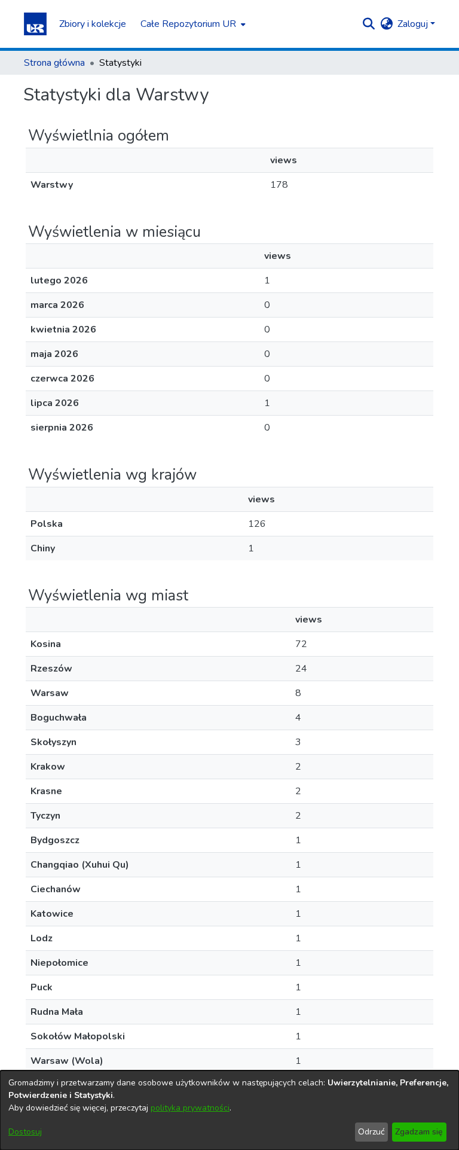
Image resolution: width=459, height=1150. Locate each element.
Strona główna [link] (54, 62)
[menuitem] (192, 24)
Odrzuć (371, 1131)
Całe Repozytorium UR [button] (188, 23)
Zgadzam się (419, 1131)
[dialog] (229, 1110)
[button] (35, 24)
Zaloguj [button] (413, 23)
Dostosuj (25, 1131)
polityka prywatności (190, 1108)
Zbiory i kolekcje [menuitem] (92, 23)
